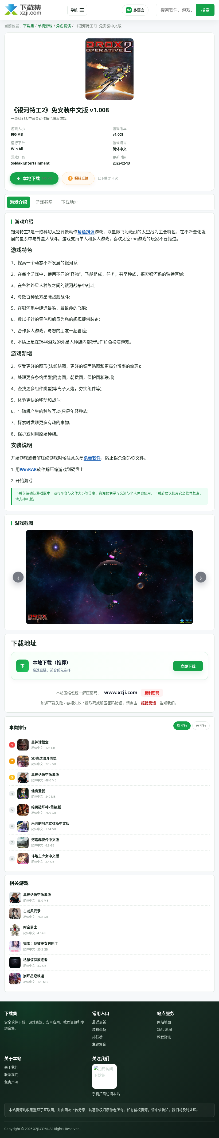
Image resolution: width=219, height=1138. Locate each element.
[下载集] (33, 10)
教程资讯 (164, 1037)
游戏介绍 (18, 202)
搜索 (205, 10)
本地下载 (37, 178)
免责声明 (11, 1082)
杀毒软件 (92, 458)
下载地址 (69, 202)
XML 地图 (164, 1029)
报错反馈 (81, 178)
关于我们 (11, 1067)
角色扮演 (63, 25)
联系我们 (11, 1074)
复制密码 (151, 692)
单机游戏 (45, 25)
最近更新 (99, 1022)
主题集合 (99, 1044)
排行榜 (97, 1037)
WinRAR (28, 469)
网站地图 (164, 1022)
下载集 (28, 25)
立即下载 (188, 666)
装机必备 (99, 1029)
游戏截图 (44, 202)
